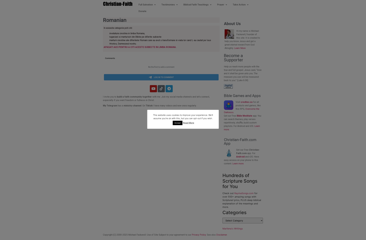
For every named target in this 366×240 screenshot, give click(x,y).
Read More (188, 122)
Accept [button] (177, 123)
